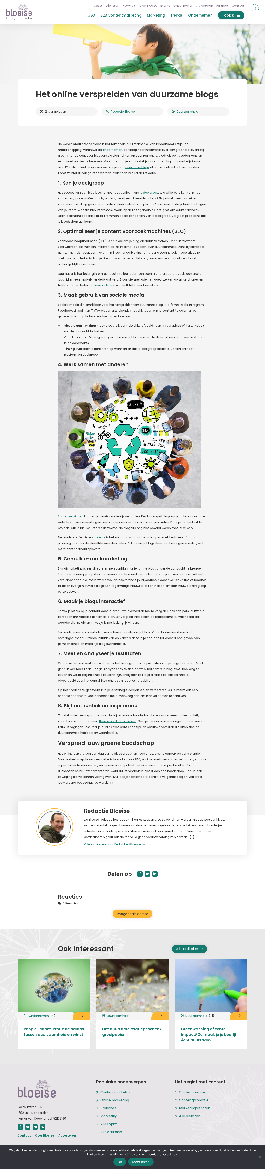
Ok (120, 1162)
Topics (228, 15)
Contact (238, 6)
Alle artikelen (187, 948)
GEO (91, 15)
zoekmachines (103, 285)
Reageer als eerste (132, 913)
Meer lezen (140, 1162)
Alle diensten (189, 1116)
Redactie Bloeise (123, 111)
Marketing (156, 15)
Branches (108, 1108)
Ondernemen (200, 15)
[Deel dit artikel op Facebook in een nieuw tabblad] (140, 874)
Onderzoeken (183, 6)
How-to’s (129, 6)
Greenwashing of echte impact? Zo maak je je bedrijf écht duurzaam (208, 1034)
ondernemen (112, 150)
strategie (98, 537)
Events (165, 6)
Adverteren (204, 6)
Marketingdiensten (194, 1108)
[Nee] (260, 1157)
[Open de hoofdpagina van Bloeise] (19, 12)
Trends (176, 15)
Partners (222, 6)
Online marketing (114, 1100)
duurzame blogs (137, 167)
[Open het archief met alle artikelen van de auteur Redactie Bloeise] (60, 827)
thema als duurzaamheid (117, 721)
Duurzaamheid (187, 111)
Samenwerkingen (70, 516)
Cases (98, 6)
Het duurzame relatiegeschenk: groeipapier (132, 1031)
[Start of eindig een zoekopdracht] (255, 8)
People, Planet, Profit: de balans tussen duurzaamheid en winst (54, 1031)
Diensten (112, 6)
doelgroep (150, 193)
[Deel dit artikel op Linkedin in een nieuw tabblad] (155, 874)
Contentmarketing (115, 1092)
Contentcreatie (192, 1092)
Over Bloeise (148, 6)
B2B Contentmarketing (121, 15)
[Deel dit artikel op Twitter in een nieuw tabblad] (147, 874)
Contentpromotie (193, 1100)
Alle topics (109, 1124)
